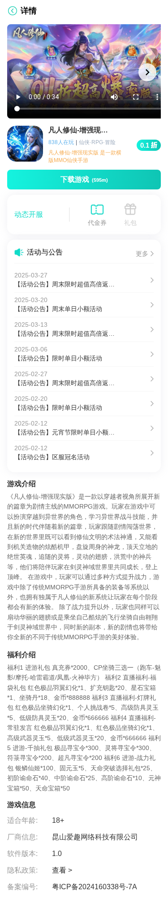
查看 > (62, 870)
